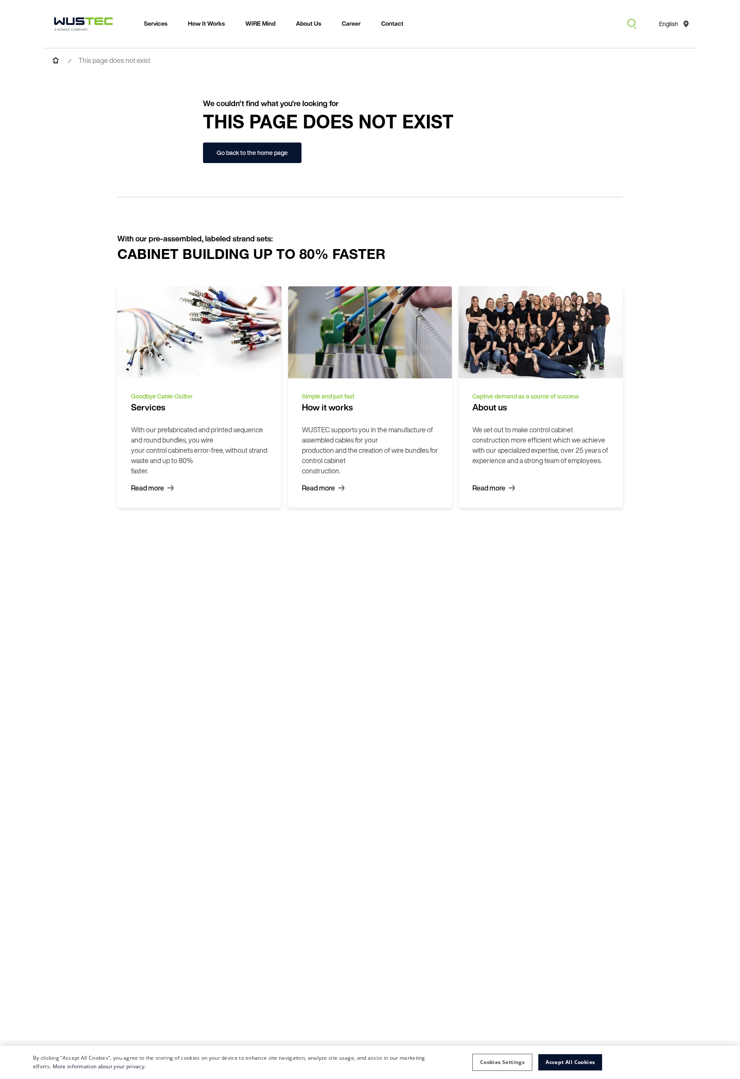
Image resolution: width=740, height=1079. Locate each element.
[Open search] (631, 24)
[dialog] (370, 1062)
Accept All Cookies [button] (570, 1062)
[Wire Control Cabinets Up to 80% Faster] (83, 24)
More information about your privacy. (99, 1066)
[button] (502, 1062)
